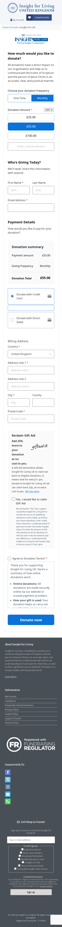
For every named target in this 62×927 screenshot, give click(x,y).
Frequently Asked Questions (19, 705)
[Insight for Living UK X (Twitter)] (8, 779)
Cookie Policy (11, 713)
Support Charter (13, 718)
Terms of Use (11, 722)
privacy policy (46, 886)
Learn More (11, 676)
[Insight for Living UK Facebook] (8, 772)
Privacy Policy (12, 709)
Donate (14, 27)
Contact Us (10, 700)
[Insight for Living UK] (31, 7)
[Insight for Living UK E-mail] (8, 794)
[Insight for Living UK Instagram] (8, 787)
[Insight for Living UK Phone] (8, 801)
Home (6, 27)
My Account (18, 19)
